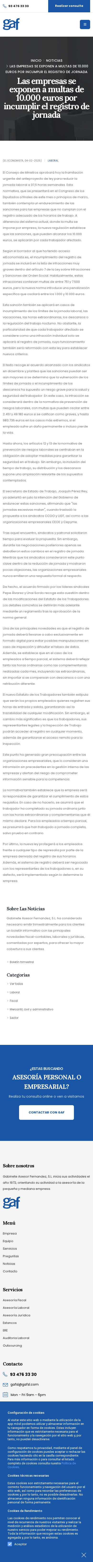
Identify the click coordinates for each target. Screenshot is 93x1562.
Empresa (10, 1233)
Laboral (53, 160)
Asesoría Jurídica (16, 1315)
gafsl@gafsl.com (24, 1384)
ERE (5, 1330)
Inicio (36, 60)
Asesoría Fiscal (14, 1300)
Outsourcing (12, 1345)
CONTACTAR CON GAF (47, 1112)
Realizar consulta (69, 6)
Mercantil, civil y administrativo (31, 1009)
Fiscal (14, 1001)
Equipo (8, 1241)
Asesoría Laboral (16, 1307)
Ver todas (16, 984)
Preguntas (11, 1256)
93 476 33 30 (23, 1374)
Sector (14, 1018)
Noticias (54, 60)
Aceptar (20, 1543)
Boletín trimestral (22, 962)
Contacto (10, 1271)
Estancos (10, 1323)
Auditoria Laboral (16, 1338)
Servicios (10, 1248)
